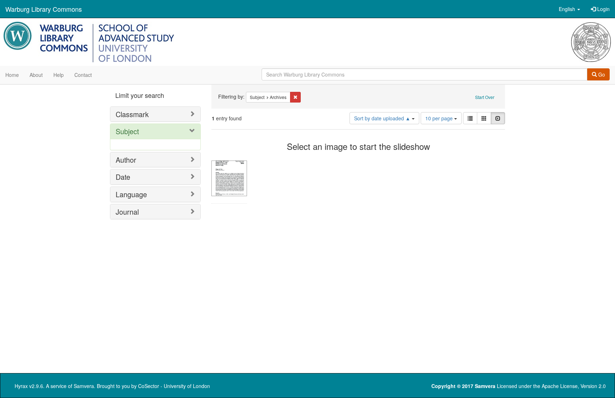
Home (12, 74)
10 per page (439, 118)
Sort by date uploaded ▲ (383, 118)
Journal (127, 211)
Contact (83, 74)
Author (126, 160)
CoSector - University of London (174, 385)
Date (123, 177)
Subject (127, 131)
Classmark (132, 114)
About (36, 74)
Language (131, 194)
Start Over (484, 97)
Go (601, 74)
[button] (569, 9)
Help (58, 74)
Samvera (84, 385)
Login (603, 8)
